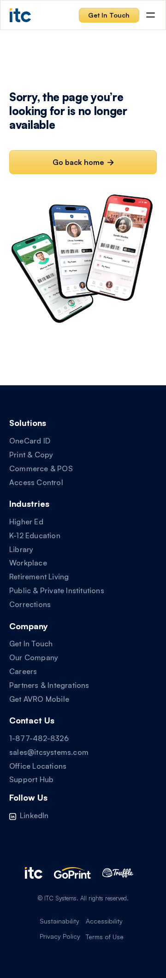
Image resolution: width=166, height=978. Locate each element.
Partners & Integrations (49, 685)
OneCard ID (29, 440)
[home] (20, 15)
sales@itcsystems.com (49, 752)
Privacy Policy (60, 936)
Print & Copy (31, 454)
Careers (23, 671)
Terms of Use (105, 937)
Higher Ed (26, 521)
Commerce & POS (41, 468)
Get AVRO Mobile (39, 699)
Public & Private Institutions (56, 590)
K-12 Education (34, 535)
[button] (150, 15)
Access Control (36, 482)
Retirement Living (39, 576)
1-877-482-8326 (39, 738)
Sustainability (59, 921)
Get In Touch (31, 643)
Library (21, 549)
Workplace (28, 562)
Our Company (33, 657)
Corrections (30, 604)
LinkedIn (34, 815)
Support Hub (31, 779)
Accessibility (104, 921)
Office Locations (37, 766)
